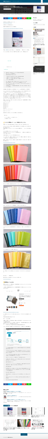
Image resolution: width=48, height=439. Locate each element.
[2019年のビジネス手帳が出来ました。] (5, 396)
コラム (34, 36)
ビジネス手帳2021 (35, 63)
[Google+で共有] (15, 18)
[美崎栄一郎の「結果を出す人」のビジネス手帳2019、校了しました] (5, 401)
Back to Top (24, 434)
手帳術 (34, 64)
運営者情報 (37, 36)
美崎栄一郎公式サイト (10, 437)
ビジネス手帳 (35, 55)
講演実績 (35, 46)
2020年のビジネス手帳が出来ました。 (9, 415)
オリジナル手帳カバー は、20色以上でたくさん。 (11, 117)
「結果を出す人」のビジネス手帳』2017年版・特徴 (37, 428)
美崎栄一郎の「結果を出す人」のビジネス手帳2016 (14, 391)
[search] (44, 3)
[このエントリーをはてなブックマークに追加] (19, 18)
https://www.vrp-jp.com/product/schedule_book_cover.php (11, 312)
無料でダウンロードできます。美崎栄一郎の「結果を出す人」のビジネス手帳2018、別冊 (10, 429)
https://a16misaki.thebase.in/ (7, 279)
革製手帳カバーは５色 (8, 118)
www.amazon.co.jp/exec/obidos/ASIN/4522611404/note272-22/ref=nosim (13, 28)
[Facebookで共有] (5, 18)
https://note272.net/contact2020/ (37, 20)
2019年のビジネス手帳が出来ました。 (12, 395)
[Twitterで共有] (10, 18)
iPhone (34, 74)
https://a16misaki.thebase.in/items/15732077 (9, 142)
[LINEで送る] (29, 18)
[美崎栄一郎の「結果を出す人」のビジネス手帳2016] (5, 392)
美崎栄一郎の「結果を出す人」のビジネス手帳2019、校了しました (16, 399)
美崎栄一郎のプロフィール (36, 35)
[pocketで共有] (24, 18)
